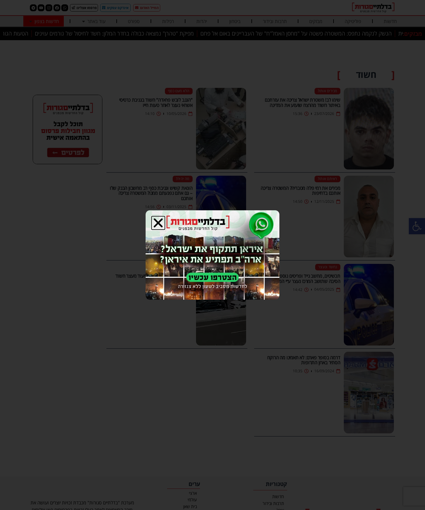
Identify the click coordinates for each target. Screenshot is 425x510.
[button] (158, 223)
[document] (212, 255)
